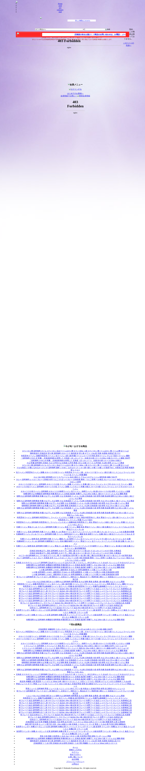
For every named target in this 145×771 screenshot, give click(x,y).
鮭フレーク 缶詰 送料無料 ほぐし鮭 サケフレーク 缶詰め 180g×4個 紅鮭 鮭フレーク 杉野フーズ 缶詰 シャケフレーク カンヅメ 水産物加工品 (75, 596)
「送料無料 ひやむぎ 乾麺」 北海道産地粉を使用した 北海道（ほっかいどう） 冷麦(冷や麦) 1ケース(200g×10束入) (75, 460)
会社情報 (75, 759)
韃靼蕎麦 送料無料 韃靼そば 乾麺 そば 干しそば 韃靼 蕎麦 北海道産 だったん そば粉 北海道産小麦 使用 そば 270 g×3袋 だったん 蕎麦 (75, 506)
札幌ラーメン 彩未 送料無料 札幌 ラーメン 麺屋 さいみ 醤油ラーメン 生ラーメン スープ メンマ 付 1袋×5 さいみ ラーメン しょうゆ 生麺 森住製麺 (75, 532)
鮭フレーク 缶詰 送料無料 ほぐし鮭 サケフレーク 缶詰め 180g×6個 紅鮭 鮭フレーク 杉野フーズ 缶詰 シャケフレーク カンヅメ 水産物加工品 (75, 601)
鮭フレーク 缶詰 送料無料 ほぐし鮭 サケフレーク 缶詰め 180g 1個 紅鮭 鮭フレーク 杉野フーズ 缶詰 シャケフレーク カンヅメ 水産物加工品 (75, 589)
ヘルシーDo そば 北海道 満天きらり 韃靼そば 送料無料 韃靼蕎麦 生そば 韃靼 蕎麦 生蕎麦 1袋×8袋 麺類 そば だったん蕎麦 (75, 582)
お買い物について (75, 757)
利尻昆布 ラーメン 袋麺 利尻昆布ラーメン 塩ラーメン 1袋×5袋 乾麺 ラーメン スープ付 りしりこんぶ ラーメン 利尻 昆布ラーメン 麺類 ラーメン (75, 584)
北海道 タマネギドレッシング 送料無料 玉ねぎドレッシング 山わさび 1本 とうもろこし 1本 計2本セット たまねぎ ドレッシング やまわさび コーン (75, 563)
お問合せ (75, 764)
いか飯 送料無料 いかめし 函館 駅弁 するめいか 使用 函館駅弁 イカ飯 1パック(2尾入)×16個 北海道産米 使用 (75, 574)
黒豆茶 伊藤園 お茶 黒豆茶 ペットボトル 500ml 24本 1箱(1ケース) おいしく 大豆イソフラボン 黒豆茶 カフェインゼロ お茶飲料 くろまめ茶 (75, 681)
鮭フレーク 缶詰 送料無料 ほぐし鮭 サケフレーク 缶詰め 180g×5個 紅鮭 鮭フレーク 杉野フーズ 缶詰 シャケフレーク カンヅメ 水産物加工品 (75, 598)
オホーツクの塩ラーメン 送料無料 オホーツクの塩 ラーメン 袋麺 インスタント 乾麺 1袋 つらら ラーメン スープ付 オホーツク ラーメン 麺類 (75, 484)
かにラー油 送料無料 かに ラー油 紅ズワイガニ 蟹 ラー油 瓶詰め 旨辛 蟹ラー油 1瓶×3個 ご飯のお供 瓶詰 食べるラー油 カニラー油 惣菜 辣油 (75, 555)
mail (60, 12)
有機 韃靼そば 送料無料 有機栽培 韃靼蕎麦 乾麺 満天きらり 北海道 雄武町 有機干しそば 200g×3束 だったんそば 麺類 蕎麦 (75, 567)
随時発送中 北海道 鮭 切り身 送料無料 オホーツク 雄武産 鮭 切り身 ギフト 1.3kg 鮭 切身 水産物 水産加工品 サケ (75, 453)
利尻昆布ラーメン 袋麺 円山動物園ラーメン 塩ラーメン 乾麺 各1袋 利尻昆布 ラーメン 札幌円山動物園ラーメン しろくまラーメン (75, 586)
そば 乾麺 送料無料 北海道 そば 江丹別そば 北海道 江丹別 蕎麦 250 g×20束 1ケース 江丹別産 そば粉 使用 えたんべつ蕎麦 (75, 463)
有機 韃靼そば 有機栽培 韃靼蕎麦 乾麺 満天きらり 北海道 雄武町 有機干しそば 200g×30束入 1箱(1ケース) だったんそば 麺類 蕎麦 (75, 494)
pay (60, 8)
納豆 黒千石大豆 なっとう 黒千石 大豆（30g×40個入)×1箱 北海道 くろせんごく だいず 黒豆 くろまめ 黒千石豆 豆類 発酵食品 (75, 724)
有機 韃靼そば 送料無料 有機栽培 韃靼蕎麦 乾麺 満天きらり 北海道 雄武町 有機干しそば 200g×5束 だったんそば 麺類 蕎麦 (75, 565)
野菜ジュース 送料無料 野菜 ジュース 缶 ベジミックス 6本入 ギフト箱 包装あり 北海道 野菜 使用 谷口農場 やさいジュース (75, 689)
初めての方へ (75, 755)
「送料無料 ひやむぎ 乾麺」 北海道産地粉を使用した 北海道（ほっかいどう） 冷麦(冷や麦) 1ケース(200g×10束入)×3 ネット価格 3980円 (75, 458)
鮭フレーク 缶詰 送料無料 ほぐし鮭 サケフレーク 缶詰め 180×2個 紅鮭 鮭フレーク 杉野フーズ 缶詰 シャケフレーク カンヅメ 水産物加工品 (75, 591)
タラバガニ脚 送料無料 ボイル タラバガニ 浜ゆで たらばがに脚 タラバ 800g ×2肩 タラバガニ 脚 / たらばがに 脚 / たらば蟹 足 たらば (75, 451)
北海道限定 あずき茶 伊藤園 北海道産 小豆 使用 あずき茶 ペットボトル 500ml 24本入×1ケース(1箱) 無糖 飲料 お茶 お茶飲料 (75, 722)
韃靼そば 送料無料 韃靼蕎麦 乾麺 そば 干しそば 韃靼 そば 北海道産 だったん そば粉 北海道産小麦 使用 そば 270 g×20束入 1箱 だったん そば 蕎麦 (75, 501)
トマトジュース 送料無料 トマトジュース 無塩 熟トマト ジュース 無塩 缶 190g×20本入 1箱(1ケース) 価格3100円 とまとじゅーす (75, 646)
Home (60, 4)
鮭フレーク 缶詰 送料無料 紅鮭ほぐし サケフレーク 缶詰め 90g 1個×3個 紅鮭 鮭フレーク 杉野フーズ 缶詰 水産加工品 (75, 605)
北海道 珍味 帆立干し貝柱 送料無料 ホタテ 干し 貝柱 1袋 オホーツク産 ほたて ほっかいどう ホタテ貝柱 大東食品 (75, 551)
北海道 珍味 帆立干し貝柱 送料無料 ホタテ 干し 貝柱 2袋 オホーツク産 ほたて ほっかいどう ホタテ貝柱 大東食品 (75, 553)
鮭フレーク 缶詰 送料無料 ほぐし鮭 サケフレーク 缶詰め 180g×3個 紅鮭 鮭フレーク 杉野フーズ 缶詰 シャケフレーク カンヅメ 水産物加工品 (75, 593)
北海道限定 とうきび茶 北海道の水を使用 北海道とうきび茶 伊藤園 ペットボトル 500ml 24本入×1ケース (75, 743)
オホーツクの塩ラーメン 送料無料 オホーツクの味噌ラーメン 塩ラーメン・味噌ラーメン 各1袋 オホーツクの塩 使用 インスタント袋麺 (75, 491)
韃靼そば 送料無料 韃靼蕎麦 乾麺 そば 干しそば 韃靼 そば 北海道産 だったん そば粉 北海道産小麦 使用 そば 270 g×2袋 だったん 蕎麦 (75, 503)
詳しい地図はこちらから (82, 20)
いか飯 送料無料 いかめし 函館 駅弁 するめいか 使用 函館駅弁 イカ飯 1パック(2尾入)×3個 (75, 570)
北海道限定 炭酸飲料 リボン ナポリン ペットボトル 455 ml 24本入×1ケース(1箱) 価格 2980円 (75, 629)
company (60, 10)
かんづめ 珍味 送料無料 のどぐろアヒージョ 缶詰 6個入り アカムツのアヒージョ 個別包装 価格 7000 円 (75, 477)
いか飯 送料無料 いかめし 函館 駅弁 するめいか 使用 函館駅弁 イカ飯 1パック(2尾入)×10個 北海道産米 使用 (75, 572)
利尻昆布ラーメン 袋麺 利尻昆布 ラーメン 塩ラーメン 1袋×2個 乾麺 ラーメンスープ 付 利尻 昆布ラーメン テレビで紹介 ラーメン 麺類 (75, 456)
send (60, 6)
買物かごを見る (75, 750)
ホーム (75, 747)
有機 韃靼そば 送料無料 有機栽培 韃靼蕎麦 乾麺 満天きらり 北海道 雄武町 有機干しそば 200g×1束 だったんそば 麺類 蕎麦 (75, 620)
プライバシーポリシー (75, 762)
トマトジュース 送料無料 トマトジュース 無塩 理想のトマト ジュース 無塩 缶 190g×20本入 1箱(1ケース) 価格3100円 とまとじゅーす (75, 648)
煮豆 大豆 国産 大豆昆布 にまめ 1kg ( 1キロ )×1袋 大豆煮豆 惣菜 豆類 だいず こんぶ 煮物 (75, 736)
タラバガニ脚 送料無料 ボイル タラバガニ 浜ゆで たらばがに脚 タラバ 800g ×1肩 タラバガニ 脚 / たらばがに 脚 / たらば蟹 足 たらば (75, 465)
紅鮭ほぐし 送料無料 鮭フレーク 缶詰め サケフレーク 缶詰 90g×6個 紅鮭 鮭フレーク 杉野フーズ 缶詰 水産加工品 (75, 608)
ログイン (75, 752)
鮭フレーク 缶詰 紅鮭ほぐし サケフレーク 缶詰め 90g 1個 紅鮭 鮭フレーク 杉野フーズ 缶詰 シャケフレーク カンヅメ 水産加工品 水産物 (75, 603)
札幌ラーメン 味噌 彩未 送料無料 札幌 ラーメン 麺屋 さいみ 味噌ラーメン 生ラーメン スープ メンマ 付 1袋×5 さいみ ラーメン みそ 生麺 (75, 539)
